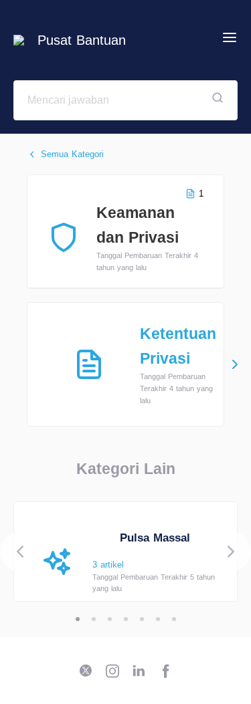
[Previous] (20, 552)
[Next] (231, 552)
